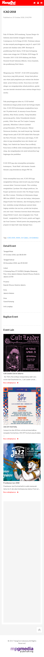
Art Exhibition (33, 238)
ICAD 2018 (11, 238)
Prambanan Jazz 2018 (11, 483)
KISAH (18, 238)
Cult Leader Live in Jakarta (13, 373)
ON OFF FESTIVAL (10, 427)
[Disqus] (22, 532)
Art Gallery (24, 238)
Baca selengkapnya (9, 383)
